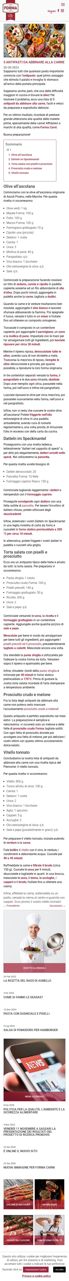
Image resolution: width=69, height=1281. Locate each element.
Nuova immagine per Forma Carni (29, 1167)
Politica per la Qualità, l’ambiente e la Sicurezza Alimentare (34, 1111)
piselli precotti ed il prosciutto (22, 644)
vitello (25, 850)
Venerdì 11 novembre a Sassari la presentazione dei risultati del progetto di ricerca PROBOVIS (29, 1131)
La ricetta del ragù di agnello (27, 980)
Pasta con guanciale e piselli (26, 1013)
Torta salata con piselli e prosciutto (31, 164)
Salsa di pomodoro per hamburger (30, 1030)
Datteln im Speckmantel (25, 159)
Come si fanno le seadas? (23, 997)
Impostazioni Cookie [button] (35, 1269)
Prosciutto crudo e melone (26, 168)
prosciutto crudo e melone (41, 709)
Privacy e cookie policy (36, 1276)
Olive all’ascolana (21, 154)
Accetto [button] (59, 1269)
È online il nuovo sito (20, 1151)
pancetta (27, 505)
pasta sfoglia (48, 671)
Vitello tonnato (20, 173)
